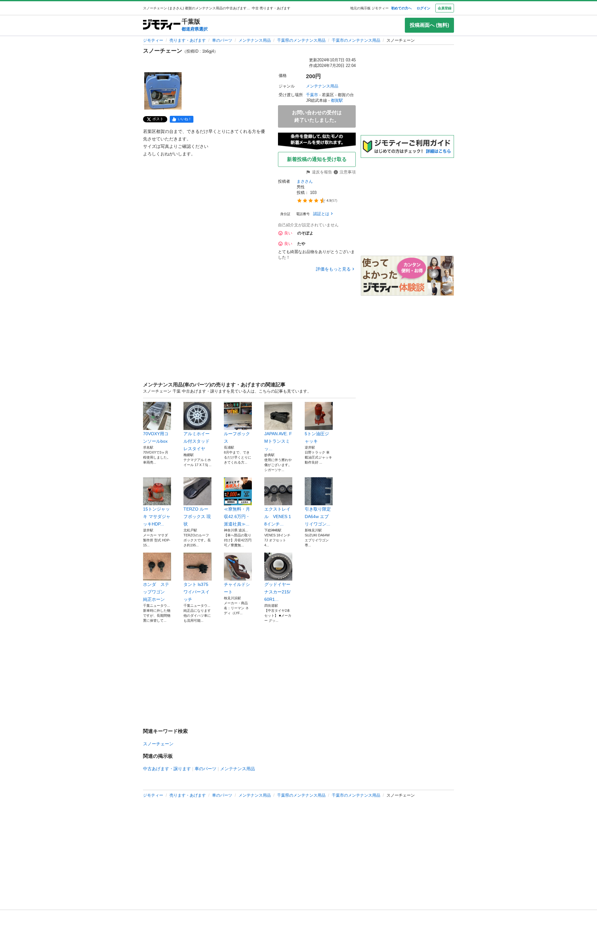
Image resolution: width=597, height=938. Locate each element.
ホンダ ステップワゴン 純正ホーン (156, 592)
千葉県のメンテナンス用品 (301, 40)
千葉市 (312, 94)
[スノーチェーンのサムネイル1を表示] (163, 91)
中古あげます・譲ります (167, 768)
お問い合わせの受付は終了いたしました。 (317, 116)
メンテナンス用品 (254, 40)
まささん (305, 181)
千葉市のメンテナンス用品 (356, 40)
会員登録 (444, 8)
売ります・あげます (187, 40)
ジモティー (153, 40)
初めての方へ (401, 8)
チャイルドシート (237, 588)
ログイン (423, 8)
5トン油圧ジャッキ (317, 437)
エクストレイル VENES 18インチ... (277, 516)
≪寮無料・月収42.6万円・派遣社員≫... (237, 516)
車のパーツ (222, 40)
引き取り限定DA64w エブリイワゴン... (318, 516)
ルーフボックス (237, 437)
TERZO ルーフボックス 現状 (197, 516)
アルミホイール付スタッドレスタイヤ (196, 441)
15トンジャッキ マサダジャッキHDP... (156, 516)
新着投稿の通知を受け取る (317, 159)
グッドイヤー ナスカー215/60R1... (278, 592)
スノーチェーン (158, 743)
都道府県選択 (195, 28)
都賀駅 (337, 100)
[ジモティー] (161, 25)
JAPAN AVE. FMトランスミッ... (278, 441)
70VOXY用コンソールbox (156, 437)
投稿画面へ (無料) (429, 25)
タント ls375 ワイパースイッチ (196, 592)
